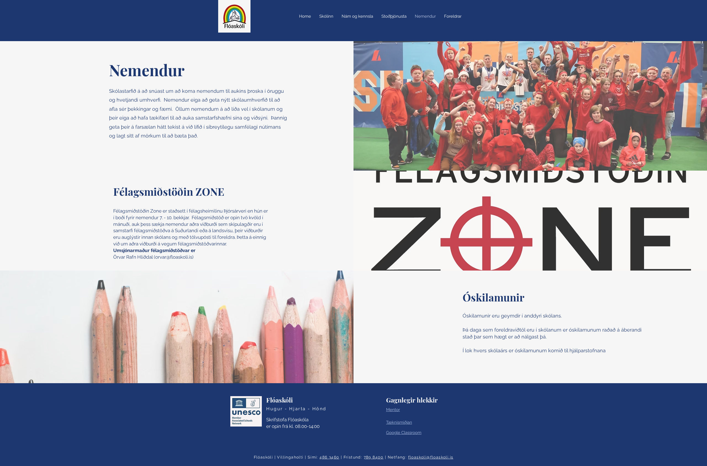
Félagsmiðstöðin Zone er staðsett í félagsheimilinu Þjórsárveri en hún (188, 211)
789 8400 (374, 457)
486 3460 (329, 457)
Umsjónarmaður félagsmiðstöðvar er (154, 250)
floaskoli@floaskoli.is (430, 457)
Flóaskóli (279, 400)
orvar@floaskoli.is (173, 257)
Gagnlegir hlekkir (412, 400)
